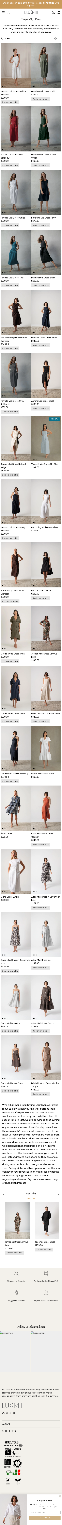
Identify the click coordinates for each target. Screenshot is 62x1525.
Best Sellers (31, 1193)
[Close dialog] (60, 1496)
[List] (59, 38)
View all (31, 1198)
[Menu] (3, 12)
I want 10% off (45, 1518)
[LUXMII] (31, 12)
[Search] (9, 12)
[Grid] (55, 38)
